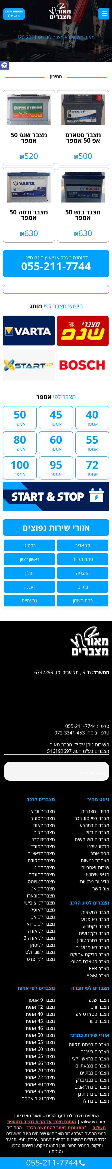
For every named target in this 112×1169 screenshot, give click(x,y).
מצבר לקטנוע (95, 926)
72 (92, 467)
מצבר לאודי (44, 825)
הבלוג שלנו (98, 846)
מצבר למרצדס (41, 959)
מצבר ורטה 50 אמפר (29, 215)
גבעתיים (29, 600)
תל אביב (82, 545)
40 (92, 417)
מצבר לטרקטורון (93, 940)
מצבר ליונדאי (42, 811)
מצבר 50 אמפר (40, 1035)
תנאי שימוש (97, 874)
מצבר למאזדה (41, 931)
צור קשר (100, 888)
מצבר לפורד (43, 846)
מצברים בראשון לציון (89, 1058)
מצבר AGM (97, 975)
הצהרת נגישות (95, 860)
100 (19, 467)
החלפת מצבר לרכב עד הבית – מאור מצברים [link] (58, 1116)
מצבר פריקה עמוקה (89, 954)
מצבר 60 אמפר (40, 1049)
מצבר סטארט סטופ (90, 961)
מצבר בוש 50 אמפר (83, 215)
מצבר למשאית (95, 912)
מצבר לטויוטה (41, 881)
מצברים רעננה (94, 1051)
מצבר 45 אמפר (40, 1021)
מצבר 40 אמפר (40, 1014)
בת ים (82, 587)
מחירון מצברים (95, 811)
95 (56, 467)
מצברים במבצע (94, 825)
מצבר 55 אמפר (40, 1042)
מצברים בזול (97, 832)
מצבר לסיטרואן (40, 923)
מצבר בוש (99, 1021)
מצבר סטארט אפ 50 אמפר (83, 137)
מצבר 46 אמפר (40, 1028)
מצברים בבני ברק (92, 1079)
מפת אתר (100, 853)
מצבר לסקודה (41, 860)
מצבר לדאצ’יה (41, 853)
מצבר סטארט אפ (92, 1014)
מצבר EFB (99, 968)
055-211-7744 (56, 266)
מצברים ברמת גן (93, 1093)
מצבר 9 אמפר (41, 1000)
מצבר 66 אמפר (40, 1063)
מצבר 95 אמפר (40, 1091)
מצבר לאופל (43, 909)
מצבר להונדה (42, 874)
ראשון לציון (29, 559)
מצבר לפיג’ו (43, 867)
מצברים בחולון (95, 1101)
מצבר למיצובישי (39, 902)
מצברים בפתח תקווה (89, 1044)
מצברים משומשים (92, 839)
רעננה (29, 587)
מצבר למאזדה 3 (39, 938)
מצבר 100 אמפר (38, 1098)
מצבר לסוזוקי (42, 818)
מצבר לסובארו (41, 895)
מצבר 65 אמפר (40, 1056)
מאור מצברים (82, 37)
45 (56, 417)
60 (56, 442)
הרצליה (83, 573)
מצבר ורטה (98, 1007)
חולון (29, 573)
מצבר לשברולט (40, 952)
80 (20, 442)
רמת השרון (83, 600)
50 (20, 417)
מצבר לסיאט (42, 916)
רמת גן (29, 545)
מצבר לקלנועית (94, 933)
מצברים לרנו (42, 839)
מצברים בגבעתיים (92, 1065)
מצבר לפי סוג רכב (91, 818)
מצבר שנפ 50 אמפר (29, 137)
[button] (4, 65)
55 (92, 442)
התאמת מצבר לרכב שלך (14, 13)
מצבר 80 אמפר (40, 1084)
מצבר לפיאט (42, 888)
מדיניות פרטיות (94, 881)
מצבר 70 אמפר (40, 1070)
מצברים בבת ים (94, 1072)
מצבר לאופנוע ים (92, 947)
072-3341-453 (69, 732)
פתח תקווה (82, 559)
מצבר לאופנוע (95, 919)
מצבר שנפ (99, 1000)
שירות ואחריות (95, 867)
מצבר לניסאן (42, 945)
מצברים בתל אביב (92, 1086)
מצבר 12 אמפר (40, 1007)
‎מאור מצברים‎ (92, 773)
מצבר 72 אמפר (40, 1077)
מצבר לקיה (44, 832)
